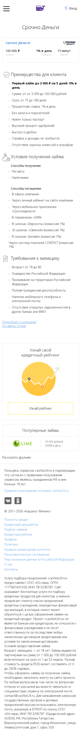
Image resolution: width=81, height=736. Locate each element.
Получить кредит (16, 520)
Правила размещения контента (27, 550)
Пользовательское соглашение (26, 554)
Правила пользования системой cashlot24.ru (36, 491)
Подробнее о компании (19, 322)
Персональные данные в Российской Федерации (39, 559)
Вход (73, 8)
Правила (10, 539)
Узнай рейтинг (40, 408)
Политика (11, 544)
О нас (8, 564)
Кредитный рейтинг (18, 534)
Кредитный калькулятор (21, 525)
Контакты (11, 569)
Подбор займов (15, 529)
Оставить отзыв (14, 326)
